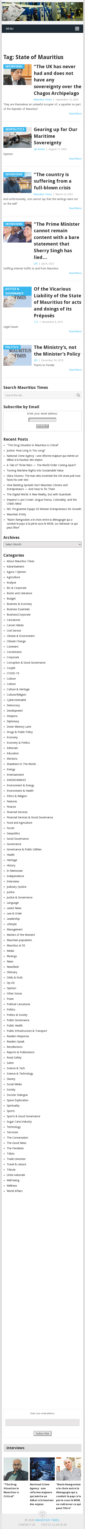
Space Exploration (17, 1100)
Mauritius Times (43, 99)
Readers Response (18, 1036)
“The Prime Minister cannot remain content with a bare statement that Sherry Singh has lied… (57, 240)
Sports (11, 1111)
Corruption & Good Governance (26, 662)
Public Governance (18, 1020)
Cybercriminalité (16, 700)
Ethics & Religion (17, 796)
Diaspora (12, 716)
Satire (10, 1062)
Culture (11, 678)
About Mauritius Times (20, 561)
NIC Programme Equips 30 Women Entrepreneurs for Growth (44, 509)
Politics (11, 1009)
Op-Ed (10, 982)
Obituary (12, 972)
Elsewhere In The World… (22, 764)
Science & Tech (16, 1068)
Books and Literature (19, 593)
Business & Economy (19, 603)
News (10, 961)
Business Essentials (18, 609)
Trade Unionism (16, 1159)
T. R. (36, 321)
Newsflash (13, 966)
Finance (11, 806)
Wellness (12, 1185)
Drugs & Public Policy (20, 732)
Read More (75, 113)
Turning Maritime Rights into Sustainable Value (35, 470)
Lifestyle (12, 924)
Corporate (13, 657)
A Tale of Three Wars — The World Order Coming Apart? (41, 465)
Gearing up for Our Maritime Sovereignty (55, 136)
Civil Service (14, 630)
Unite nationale (16, 1175)
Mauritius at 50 (16, 945)
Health (11, 854)
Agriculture (13, 577)
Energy (11, 769)
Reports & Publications (20, 1052)
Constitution (14, 652)
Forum (10, 828)
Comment (12, 646)
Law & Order (14, 913)
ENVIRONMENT (16, 780)
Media (10, 950)
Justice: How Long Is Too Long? (26, 450)
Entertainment (15, 774)
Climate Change (16, 641)
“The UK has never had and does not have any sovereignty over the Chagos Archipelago (57, 80)
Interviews (13, 881)
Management (15, 929)
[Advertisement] (43, 38)
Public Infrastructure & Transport (27, 1030)
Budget (11, 598)
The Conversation (17, 1137)
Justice (10, 892)
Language (13, 902)
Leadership (13, 918)
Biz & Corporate (16, 587)
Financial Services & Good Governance (30, 817)
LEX (36, 263)
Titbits (10, 1153)
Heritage (12, 860)
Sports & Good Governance (23, 1116)
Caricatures (13, 619)
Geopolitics (13, 833)
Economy (12, 737)
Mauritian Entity (16, 514)
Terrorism (12, 1132)
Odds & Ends (15, 977)
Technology (14, 1127)
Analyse (11, 582)
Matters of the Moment (21, 934)
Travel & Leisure (16, 1164)
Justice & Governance (19, 897)
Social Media (14, 1084)
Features (12, 801)
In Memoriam (15, 870)
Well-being (13, 1180)
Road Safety (14, 1057)
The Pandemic (15, 1148)
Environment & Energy (20, 785)
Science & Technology (20, 1073)
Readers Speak (16, 1041)
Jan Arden (39, 149)
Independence (15, 876)
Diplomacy (13, 721)
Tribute (11, 1169)
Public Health (15, 1025)
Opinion (11, 988)
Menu (9, 28)
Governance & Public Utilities (24, 849)
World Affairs (15, 1191)
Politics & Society (17, 1014)
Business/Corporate (18, 614)
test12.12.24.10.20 (54, 1524)
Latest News (14, 908)
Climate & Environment (21, 635)
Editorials (12, 748)
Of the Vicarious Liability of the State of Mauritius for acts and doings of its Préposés (57, 302)
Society (11, 1089)
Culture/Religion (16, 694)
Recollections (14, 1046)
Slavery (11, 1078)
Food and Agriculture (19, 822)
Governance (14, 844)
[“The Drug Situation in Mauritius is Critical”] (16, 1469)
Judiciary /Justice (16, 886)
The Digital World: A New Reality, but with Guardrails (39, 494)
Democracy (13, 705)
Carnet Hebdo (15, 625)
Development (15, 710)
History (11, 865)
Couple (11, 668)
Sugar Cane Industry (19, 1121)
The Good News (16, 1143)
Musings (12, 956)
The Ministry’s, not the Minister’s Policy (57, 351)
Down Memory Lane (19, 726)
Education (13, 753)
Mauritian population (19, 940)
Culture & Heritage (18, 689)
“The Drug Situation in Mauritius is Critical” (33, 445)
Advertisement (15, 566)
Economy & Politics (18, 742)
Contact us (26, 1524)
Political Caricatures (18, 1004)
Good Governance (18, 838)
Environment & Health (20, 790)
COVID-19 (13, 673)
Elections (12, 758)
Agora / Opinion (16, 571)
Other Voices (14, 993)
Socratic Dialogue (17, 1094)
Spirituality (13, 1105)
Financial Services (17, 812)
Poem (10, 998)
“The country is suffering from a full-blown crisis (53, 181)
